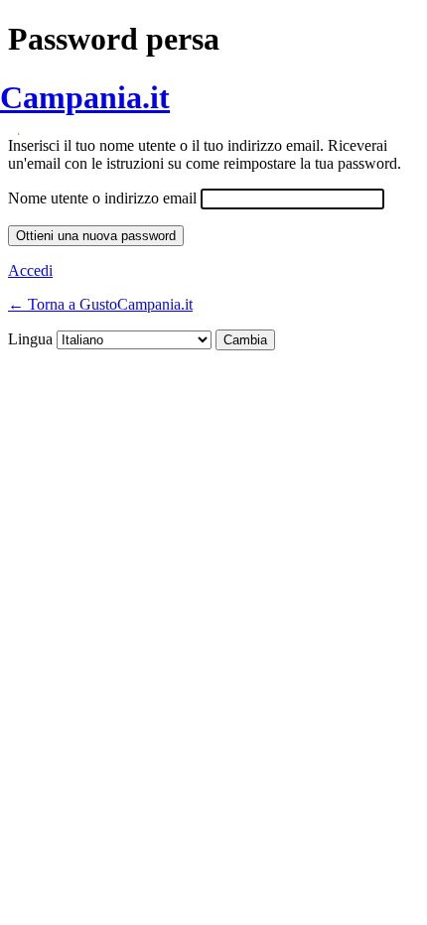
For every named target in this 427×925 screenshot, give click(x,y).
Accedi (30, 270)
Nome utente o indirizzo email (102, 198)
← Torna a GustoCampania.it (100, 304)
